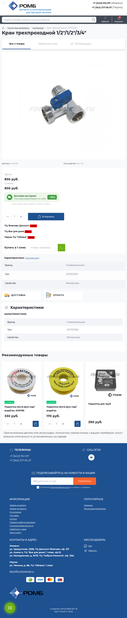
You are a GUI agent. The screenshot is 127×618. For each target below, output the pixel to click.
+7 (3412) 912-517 (102, 3)
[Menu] (4, 2)
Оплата (58, 295)
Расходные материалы (18, 28)
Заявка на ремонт (18, 509)
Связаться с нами (18, 529)
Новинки (88, 505)
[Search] (93, 20)
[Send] (61, 247)
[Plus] (21, 216)
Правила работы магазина (22, 522)
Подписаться (84, 481)
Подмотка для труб (99, 403)
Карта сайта (15, 532)
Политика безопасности (60, 487)
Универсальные (76, 322)
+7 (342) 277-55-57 (102, 7)
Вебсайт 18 (72, 609)
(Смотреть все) (32, 258)
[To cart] (36, 424)
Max (90, 546)
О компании (15, 512)
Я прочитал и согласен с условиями (65, 487)
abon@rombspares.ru (22, 571)
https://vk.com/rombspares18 (91, 457)
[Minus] (8, 216)
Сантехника (38, 28)
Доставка (18, 295)
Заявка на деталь (18, 505)
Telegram (92, 550)
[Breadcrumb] (3, 28)
